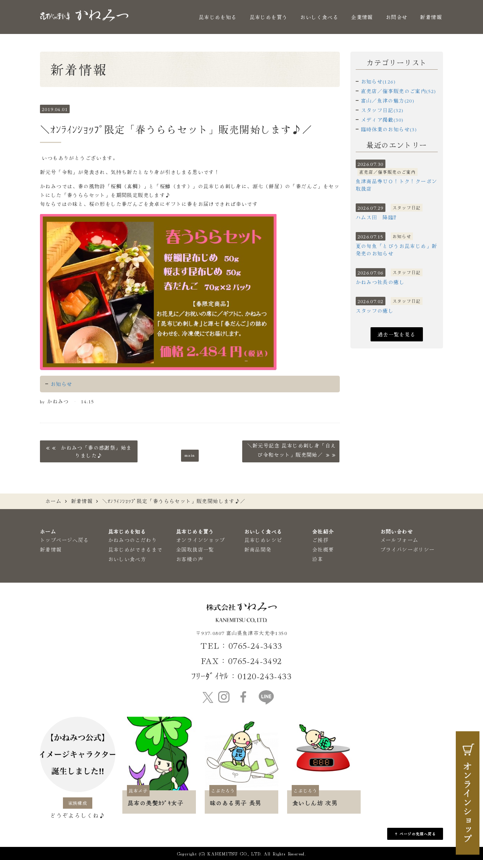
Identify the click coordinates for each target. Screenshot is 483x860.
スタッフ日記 (406, 207)
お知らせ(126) (378, 81)
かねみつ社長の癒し (380, 281)
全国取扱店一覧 (195, 549)
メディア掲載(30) (382, 119)
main (190, 454)
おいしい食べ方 (127, 558)
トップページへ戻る (64, 539)
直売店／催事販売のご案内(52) (398, 90)
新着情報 (431, 17)
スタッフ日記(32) (382, 110)
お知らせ (61, 383)
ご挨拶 (320, 539)
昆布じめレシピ (263, 539)
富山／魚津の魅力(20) (388, 100)
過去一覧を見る (397, 334)
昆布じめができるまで (135, 549)
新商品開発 (258, 549)
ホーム (53, 500)
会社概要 (323, 549)
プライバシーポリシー (407, 549)
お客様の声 (189, 558)
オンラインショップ (200, 539)
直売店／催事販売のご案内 (387, 172)
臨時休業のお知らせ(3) (389, 129)
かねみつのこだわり (132, 539)
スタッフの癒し (375, 310)
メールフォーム (399, 539)
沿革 (317, 558)
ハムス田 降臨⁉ (376, 217)
